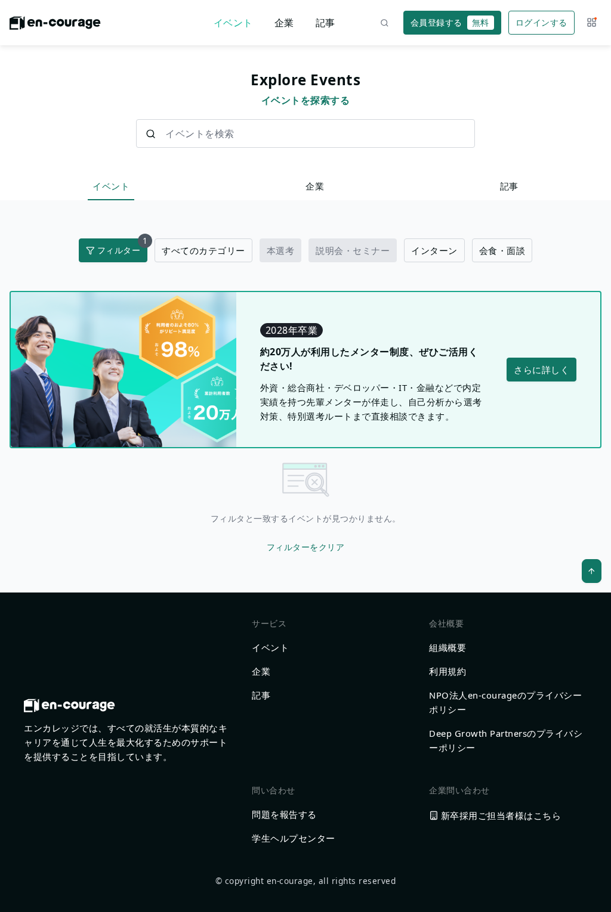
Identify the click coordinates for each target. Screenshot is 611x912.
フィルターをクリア (306, 547)
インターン (434, 250)
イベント (233, 22)
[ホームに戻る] (55, 26)
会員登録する (450, 22)
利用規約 (447, 671)
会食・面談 (502, 250)
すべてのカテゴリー (203, 250)
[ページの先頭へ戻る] (591, 571)
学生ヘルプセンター (293, 838)
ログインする (541, 22)
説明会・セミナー (353, 250)
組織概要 (447, 647)
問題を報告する (284, 814)
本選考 (281, 250)
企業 (284, 22)
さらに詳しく (541, 370)
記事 (325, 22)
